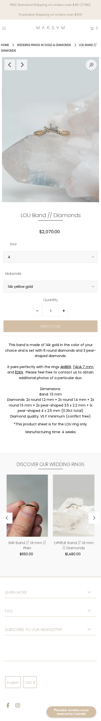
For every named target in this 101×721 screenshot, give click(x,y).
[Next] (21, 64)
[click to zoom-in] (91, 64)
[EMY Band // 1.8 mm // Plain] (27, 506)
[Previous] (9, 64)
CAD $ (30, 682)
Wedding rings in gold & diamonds (44, 45)
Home (5, 45)
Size (13, 244)
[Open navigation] (10, 28)
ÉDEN (19, 372)
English (13, 682)
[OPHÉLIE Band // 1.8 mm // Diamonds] (74, 506)
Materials (13, 273)
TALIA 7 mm (83, 366)
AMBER (65, 366)
